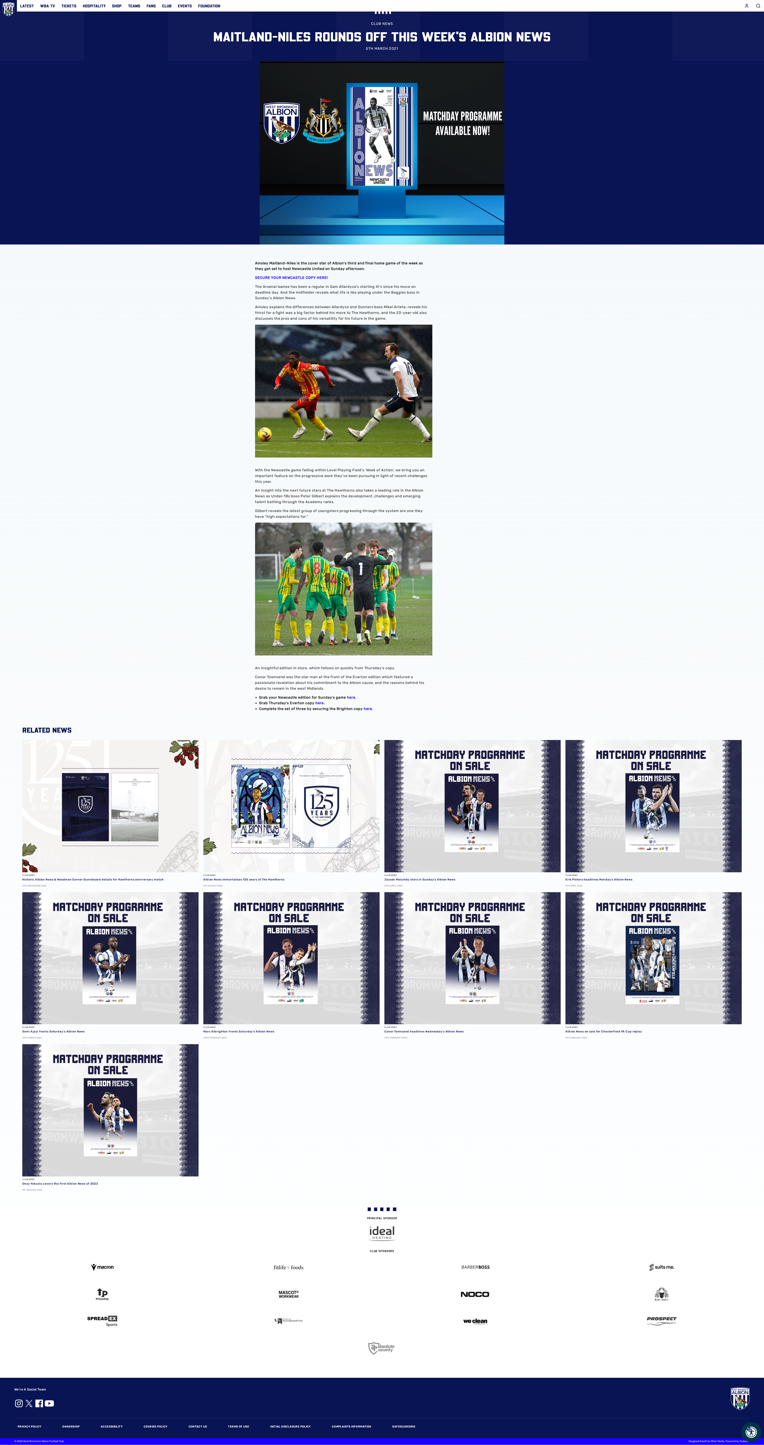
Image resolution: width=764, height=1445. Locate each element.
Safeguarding (403, 1426)
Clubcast (745, 1441)
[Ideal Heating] (382, 1233)
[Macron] (102, 1267)
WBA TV (47, 5)
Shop (117, 5)
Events (185, 5)
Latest (27, 5)
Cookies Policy (155, 1426)
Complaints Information (351, 1426)
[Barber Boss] (475, 1267)
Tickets (68, 5)
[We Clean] (475, 1321)
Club (167, 5)
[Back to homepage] (8, 8)
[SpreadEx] (102, 1321)
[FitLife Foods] (289, 1267)
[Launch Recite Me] (751, 1432)
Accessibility (112, 1426)
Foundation (209, 5)
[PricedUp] (102, 1294)
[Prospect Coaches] (662, 1321)
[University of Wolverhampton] (289, 1321)
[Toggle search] (758, 6)
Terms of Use (238, 1426)
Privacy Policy (29, 1426)
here (351, 697)
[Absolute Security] (382, 1348)
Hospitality (94, 5)
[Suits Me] (662, 1267)
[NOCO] (475, 1294)
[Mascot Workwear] (289, 1294)
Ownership (71, 1426)
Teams (134, 5)
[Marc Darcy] (662, 1294)
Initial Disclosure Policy (290, 1426)
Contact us (198, 1426)
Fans (151, 5)
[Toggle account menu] (746, 6)
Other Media (717, 1441)
